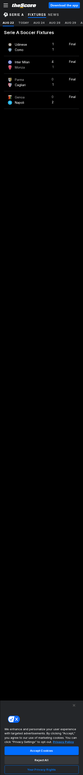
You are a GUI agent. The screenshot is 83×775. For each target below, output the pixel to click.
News (53, 14)
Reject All (41, 760)
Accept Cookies (41, 750)
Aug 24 (39, 22)
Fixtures (37, 14)
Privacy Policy (63, 742)
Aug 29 (70, 22)
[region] (41, 737)
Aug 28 (54, 22)
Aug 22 (8, 22)
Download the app (64, 5)
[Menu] (5, 5)
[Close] (74, 705)
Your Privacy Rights (41, 769)
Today (23, 22)
